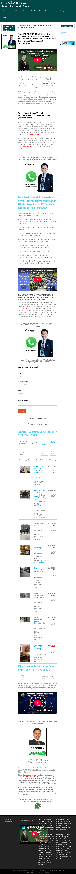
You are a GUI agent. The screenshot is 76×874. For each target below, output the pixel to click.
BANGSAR (59, 846)
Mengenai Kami (15, 11)
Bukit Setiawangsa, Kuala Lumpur (39, 595)
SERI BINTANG (60, 825)
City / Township (50, 460)
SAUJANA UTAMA (43, 825)
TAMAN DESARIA (67, 842)
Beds (37, 460)
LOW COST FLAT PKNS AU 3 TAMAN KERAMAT (39, 469)
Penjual (33, 11)
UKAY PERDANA (43, 848)
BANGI (50, 856)
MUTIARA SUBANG (48, 827)
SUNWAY (66, 821)
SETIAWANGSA (49, 84)
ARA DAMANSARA (66, 856)
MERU (58, 823)
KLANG (40, 846)
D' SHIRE (63, 833)
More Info (37, 485)
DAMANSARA (61, 819)
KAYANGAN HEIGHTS (62, 831)
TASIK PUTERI (49, 829)
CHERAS (50, 844)
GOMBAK (41, 833)
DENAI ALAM (42, 860)
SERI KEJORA (66, 827)
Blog (4, 17)
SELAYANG (48, 842)
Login (54, 11)
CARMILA (59, 841)
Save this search (44, 443)
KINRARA (41, 854)
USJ (62, 854)
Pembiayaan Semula (43, 11)
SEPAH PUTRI (67, 841)
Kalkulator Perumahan (64, 33)
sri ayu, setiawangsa (38, 547)
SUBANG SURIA (65, 823)
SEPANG (47, 854)
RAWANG (41, 829)
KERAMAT (59, 844)
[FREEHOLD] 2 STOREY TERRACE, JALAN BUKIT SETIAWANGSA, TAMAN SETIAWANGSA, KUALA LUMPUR (40, 498)
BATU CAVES (67, 846)
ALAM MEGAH (42, 835)
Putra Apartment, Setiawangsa (38, 569)
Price (32, 460)
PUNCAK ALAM (48, 846)
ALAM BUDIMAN (61, 829)
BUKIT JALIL (60, 848)
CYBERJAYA (68, 848)
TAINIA (66, 854)
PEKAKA (58, 842)
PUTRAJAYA (47, 858)
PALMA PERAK (60, 837)
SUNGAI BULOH (47, 823)
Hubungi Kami (63, 11)
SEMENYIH (59, 858)
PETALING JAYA (49, 837)
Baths (42, 460)
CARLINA (64, 839)
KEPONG (47, 831)
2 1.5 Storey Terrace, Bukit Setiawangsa (39, 647)
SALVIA (58, 856)
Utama (5, 11)
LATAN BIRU (66, 835)
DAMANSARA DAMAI (62, 850)
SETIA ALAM (48, 833)
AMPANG (66, 844)
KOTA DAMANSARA (44, 819)
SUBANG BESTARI (43, 821)
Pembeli (25, 11)
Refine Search (53, 443)
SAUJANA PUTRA (61, 852)
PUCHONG (41, 831)
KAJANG (40, 858)
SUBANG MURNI (43, 839)
